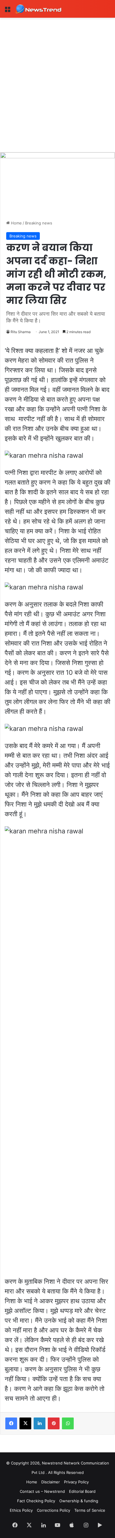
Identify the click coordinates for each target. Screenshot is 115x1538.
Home (16, 223)
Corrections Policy (53, 1510)
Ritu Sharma (21, 332)
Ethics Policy (21, 1510)
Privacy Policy (76, 1482)
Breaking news (38, 223)
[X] (25, 1423)
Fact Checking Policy (36, 1500)
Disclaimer (50, 1482)
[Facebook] (11, 1423)
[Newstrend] (38, 9)
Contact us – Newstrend (42, 1491)
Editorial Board (82, 1491)
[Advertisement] (57, 78)
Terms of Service (89, 1510)
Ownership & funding (78, 1500)
